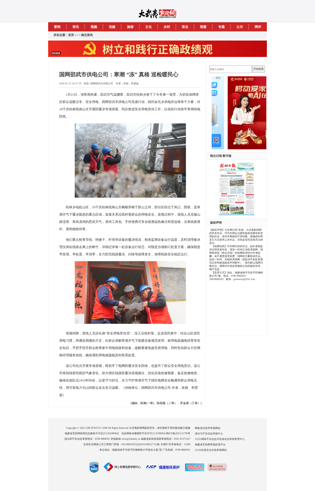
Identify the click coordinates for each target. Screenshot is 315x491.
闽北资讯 (87, 35)
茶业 (185, 27)
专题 (221, 27)
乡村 (167, 27)
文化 (148, 27)
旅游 (130, 27)
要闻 (57, 27)
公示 (239, 27)
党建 (112, 27)
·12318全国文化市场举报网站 (210, 450)
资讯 (75, 27)
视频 (94, 27)
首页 (71, 35)
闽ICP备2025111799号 (178, 433)
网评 (258, 27)
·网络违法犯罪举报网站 (207, 428)
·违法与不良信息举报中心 (208, 433)
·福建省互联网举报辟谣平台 (209, 444)
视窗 (203, 27)
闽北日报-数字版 (221, 155)
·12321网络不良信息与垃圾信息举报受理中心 (219, 439)
